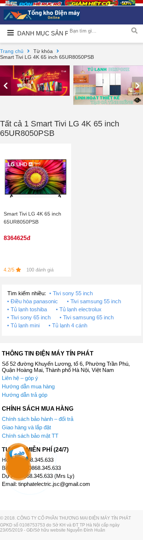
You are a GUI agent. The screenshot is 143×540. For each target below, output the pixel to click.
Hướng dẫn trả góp (24, 395)
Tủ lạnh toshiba (29, 309)
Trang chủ (11, 51)
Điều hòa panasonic (34, 301)
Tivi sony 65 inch (31, 317)
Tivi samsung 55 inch (95, 301)
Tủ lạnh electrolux (80, 309)
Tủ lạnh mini (25, 325)
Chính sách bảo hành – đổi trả (37, 419)
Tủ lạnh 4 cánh (69, 325)
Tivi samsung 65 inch (88, 317)
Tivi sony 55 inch (73, 293)
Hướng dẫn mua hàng (28, 386)
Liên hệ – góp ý (20, 378)
